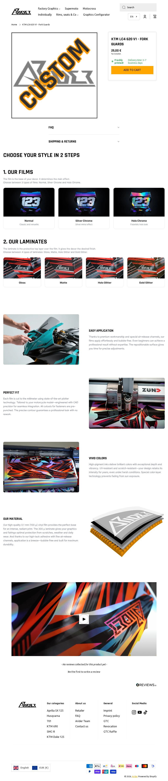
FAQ (77, 715)
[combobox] (138, 7)
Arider (135, 776)
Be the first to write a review (84, 671)
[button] (155, 16)
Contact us (81, 726)
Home (14, 24)
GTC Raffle (110, 731)
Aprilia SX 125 (55, 710)
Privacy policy (112, 715)
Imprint (108, 710)
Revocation (110, 726)
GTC (106, 721)
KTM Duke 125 (55, 736)
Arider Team (82, 721)
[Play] (84, 619)
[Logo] (21, 12)
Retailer (79, 710)
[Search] (123, 7)
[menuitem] (49, 8)
